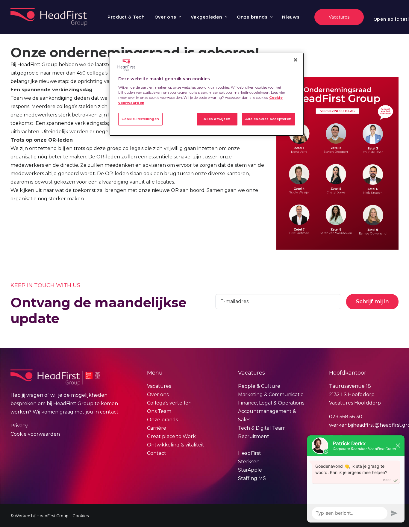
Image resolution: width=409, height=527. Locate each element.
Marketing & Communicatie (271, 394)
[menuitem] (126, 17)
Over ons (165, 17)
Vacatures (159, 386)
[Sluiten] (295, 59)
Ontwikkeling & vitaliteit (175, 445)
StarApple (250, 470)
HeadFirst (249, 453)
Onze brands (252, 17)
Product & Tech (126, 17)
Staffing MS (252, 478)
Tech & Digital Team (262, 428)
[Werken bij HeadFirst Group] (49, 17)
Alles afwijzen (217, 119)
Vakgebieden (206, 17)
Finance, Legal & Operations (271, 403)
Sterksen (249, 461)
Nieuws (290, 17)
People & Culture (259, 386)
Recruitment (253, 436)
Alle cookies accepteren (268, 119)
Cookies (80, 515)
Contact (156, 453)
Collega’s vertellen (169, 403)
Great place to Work (171, 436)
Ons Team (159, 411)
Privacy (19, 425)
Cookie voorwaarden (35, 434)
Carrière (156, 428)
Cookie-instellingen (140, 119)
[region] (206, 94)
